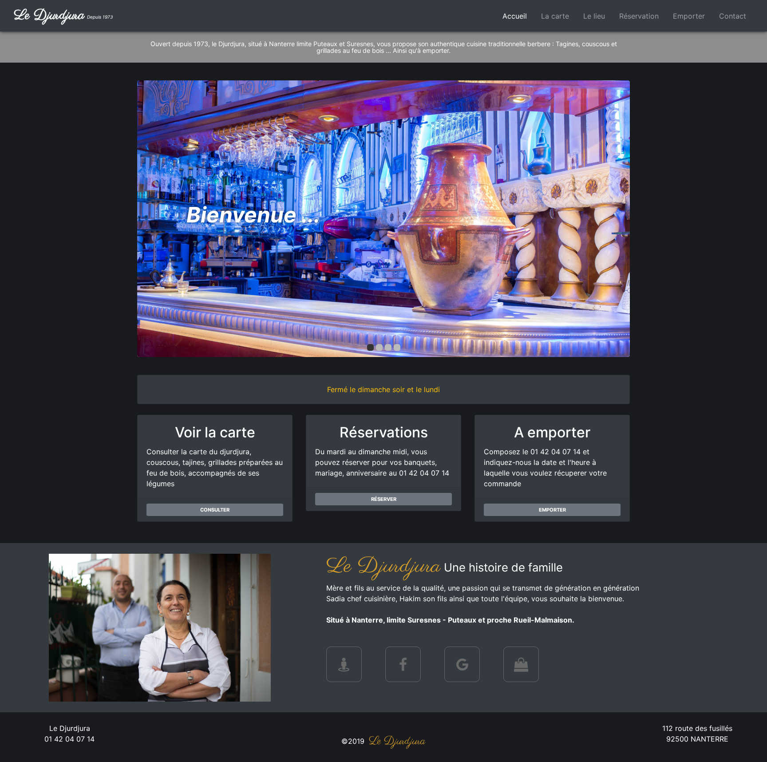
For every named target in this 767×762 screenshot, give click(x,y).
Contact (732, 16)
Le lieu (594, 16)
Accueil (518, 15)
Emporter (689, 16)
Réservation (639, 16)
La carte (555, 16)
